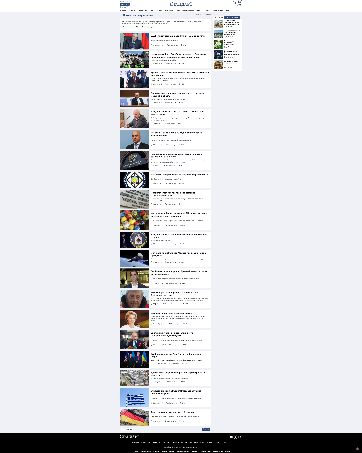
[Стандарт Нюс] (129, 438)
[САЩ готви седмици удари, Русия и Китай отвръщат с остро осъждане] (134, 278)
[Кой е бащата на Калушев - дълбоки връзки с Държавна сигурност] (134, 299)
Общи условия (146, 451)
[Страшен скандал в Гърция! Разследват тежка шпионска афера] (134, 397)
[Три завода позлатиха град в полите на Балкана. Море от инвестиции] (218, 34)
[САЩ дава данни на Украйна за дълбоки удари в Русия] (134, 359)
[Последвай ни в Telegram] (240, 437)
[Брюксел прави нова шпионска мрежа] (134, 319)
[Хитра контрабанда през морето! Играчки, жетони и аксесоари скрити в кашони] (134, 220)
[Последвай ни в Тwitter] (235, 437)
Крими (152, 27)
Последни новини (128, 27)
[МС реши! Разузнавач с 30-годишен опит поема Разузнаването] (134, 139)
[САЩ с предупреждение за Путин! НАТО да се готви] (134, 41)
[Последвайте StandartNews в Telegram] (127, 7)
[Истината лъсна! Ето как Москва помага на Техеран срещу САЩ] (134, 258)
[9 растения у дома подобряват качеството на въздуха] (218, 44)
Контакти (195, 451)
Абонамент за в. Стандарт (221, 451)
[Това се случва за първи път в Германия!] (134, 417)
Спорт (224, 442)
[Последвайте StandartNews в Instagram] (123, 7)
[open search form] (240, 10)
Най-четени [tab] (219, 17)
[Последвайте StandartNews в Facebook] (120, 7)
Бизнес (210, 442)
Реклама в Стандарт (183, 451)
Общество (156, 442)
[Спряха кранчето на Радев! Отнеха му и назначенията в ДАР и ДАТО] (134, 339)
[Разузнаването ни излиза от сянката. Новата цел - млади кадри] (134, 118)
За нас (136, 451)
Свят (137, 27)
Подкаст (166, 442)
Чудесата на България (182, 442)
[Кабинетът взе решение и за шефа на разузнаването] (134, 180)
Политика (145, 27)
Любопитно (199, 442)
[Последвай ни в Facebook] (226, 437)
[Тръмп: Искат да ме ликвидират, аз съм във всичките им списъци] (134, 79)
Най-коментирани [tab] (232, 17)
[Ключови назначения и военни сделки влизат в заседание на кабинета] (134, 160)
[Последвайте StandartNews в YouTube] (125, 7)
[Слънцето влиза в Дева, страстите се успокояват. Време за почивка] (218, 54)
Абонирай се (125, 4)
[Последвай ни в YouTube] (231, 437)
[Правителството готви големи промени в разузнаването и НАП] (134, 199)
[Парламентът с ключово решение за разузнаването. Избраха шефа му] (134, 98)
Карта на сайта (206, 451)
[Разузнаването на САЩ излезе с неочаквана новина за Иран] (134, 240)
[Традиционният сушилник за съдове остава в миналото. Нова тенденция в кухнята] (218, 24)
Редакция (156, 451)
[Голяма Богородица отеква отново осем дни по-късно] (218, 64)
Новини (198, 14)
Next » (206, 429)
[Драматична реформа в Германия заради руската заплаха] (134, 378)
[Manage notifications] (357, 448)
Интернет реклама (168, 451)
